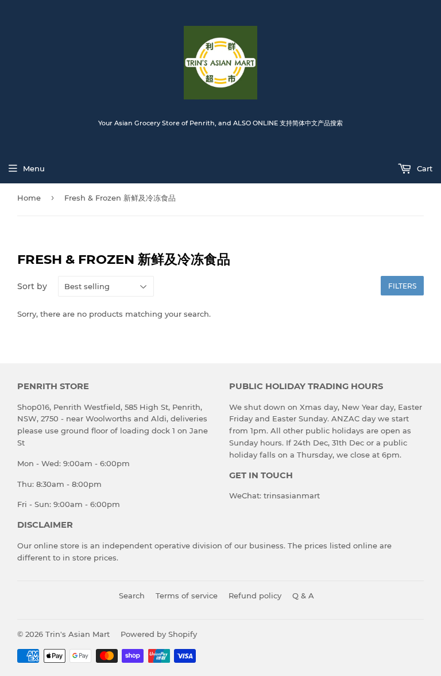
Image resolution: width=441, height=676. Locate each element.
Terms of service (187, 595)
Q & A (303, 595)
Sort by (32, 286)
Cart (423, 168)
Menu (34, 168)
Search (132, 595)
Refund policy (255, 595)
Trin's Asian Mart (77, 634)
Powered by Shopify (159, 634)
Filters (402, 286)
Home (29, 197)
